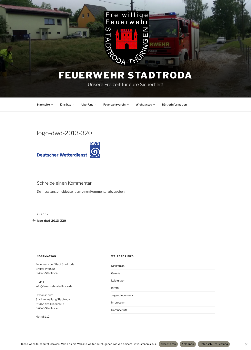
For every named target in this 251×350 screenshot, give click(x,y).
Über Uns (87, 104)
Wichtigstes (144, 104)
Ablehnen (188, 343)
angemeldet (60, 191)
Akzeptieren (168, 343)
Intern (115, 287)
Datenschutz (119, 310)
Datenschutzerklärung (214, 343)
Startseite (43, 104)
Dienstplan (118, 265)
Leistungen (118, 280)
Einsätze (65, 104)
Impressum (118, 302)
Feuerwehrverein (114, 104)
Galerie (115, 273)
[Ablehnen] (246, 344)
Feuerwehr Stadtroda (125, 75)
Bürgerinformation (174, 104)
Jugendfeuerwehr (122, 295)
